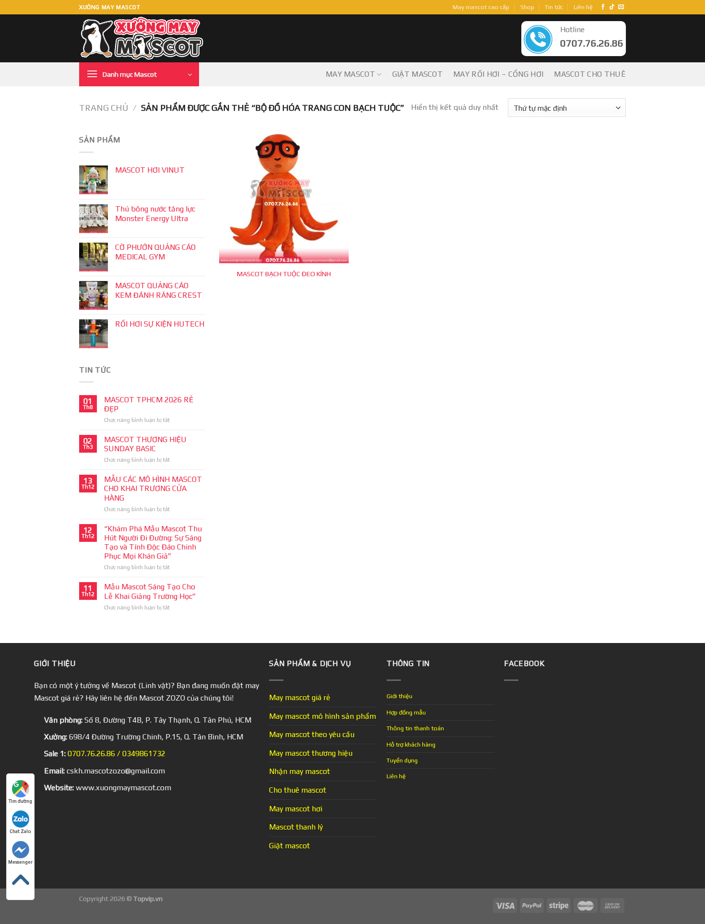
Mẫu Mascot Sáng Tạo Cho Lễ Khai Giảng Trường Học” (150, 591)
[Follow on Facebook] (603, 7)
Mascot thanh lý (296, 826)
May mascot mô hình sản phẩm (322, 716)
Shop (527, 7)
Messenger (20, 862)
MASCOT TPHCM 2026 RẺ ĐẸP (148, 404)
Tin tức (554, 7)
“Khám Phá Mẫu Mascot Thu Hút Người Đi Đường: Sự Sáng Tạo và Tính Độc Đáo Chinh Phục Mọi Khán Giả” (153, 542)
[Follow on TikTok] (612, 7)
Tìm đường (20, 801)
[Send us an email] (621, 7)
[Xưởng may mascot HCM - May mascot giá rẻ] (142, 38)
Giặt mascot (417, 74)
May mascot (350, 74)
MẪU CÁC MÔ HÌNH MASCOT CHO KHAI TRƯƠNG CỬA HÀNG (153, 488)
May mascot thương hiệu (310, 753)
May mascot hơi (295, 808)
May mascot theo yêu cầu (311, 734)
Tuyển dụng (402, 760)
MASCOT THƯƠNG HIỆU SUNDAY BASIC (145, 444)
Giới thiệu (399, 696)
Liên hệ (583, 7)
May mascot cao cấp (481, 7)
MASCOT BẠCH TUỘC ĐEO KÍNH (284, 274)
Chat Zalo (20, 831)
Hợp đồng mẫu (406, 712)
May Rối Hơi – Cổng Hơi (498, 74)
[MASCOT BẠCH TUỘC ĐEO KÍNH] (284, 198)
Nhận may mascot (299, 771)
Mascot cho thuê (590, 74)
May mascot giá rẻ (299, 697)
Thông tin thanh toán (415, 728)
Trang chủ (103, 108)
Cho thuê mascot (297, 790)
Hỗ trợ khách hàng (411, 744)
